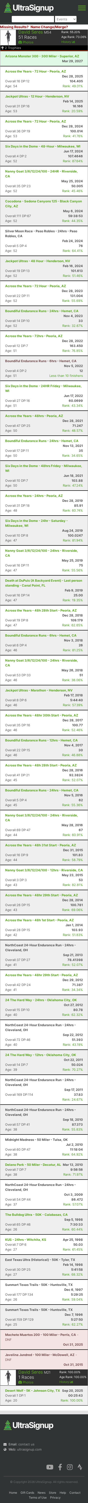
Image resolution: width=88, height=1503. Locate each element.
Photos (27, 42)
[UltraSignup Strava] (80, 1467)
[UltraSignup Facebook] (60, 1467)
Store (52, 1492)
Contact (74, 1492)
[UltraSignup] (29, 7)
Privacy (55, 1497)
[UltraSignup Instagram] (70, 1467)
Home (13, 1492)
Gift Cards (27, 1492)
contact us (26, 1444)
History (66, 42)
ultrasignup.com (29, 1449)
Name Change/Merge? (49, 27)
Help (63, 1492)
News (41, 1492)
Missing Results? (14, 27)
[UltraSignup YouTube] (49, 1467)
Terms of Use (38, 1497)
